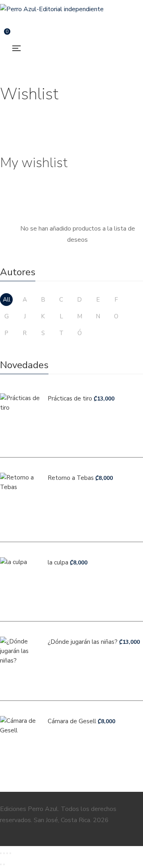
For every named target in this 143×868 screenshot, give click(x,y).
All (6, 300)
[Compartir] (7, 853)
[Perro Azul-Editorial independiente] (52, 9)
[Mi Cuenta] (25, 35)
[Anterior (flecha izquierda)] (1, 864)
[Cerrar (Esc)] (10, 853)
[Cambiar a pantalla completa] (4, 853)
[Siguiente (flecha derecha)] (4, 864)
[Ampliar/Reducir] (1, 853)
